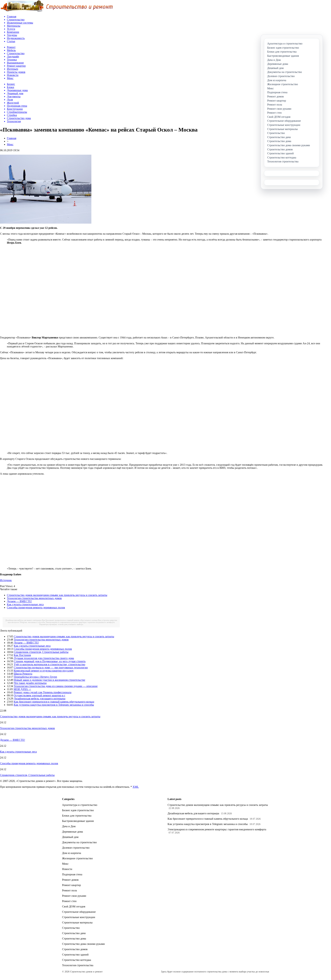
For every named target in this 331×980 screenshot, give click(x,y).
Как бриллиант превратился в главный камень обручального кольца (70, 620)
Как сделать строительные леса (25, 604)
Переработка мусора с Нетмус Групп (35, 676)
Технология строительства (77, 965)
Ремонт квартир (71, 885)
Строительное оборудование (79, 911)
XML (136, 786)
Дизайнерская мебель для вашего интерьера (23, 620)
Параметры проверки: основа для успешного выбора (61, 624)
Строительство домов (75, 949)
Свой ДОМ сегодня (73, 906)
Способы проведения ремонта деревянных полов (36, 607)
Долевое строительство (75, 847)
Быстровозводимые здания (78, 820)
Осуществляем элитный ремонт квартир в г (39, 695)
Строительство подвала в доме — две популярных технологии (51, 667)
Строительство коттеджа (76, 959)
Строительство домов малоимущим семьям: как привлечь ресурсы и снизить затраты (57, 595)
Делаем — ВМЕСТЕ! (19, 601)
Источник (6, 580)
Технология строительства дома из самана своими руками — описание (56, 686)
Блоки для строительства (76, 815)
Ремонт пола (69, 890)
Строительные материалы (77, 922)
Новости (67, 869)
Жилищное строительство (77, 858)
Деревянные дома (72, 831)
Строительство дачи (74, 933)
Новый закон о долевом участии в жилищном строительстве (49, 679)
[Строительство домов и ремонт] (56, 11)
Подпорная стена (72, 874)
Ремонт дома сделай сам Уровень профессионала (42, 692)
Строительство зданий (75, 954)
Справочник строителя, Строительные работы (41, 652)
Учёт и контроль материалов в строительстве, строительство (49, 664)
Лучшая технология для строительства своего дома (44, 658)
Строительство (71, 927)
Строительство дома (74, 938)
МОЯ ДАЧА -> (22, 689)
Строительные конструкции (78, 917)
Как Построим (22, 655)
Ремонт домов (70, 879)
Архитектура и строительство (79, 804)
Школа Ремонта (23, 673)
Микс (10, 144)
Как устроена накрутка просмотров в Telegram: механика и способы (54, 704)
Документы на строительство (79, 842)
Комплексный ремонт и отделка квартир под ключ (43, 670)
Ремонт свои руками (74, 895)
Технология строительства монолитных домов (34, 598)
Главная (11, 138)
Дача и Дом (69, 826)
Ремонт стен (69, 901)
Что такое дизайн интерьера (30, 683)
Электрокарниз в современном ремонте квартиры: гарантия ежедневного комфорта (80, 622)
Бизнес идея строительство (78, 810)
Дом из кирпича (71, 853)
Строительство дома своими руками (83, 943)
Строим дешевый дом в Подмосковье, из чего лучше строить (50, 661)
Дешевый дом (70, 837)
